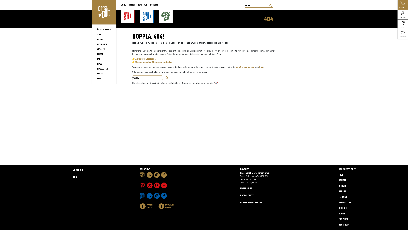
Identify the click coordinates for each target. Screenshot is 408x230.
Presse (342, 191)
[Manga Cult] (143, 185)
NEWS (99, 64)
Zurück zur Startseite (145, 59)
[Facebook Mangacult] (164, 185)
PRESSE (100, 54)
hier (261, 67)
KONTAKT (100, 73)
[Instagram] (157, 175)
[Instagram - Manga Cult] (157, 185)
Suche (342, 213)
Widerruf (78, 170)
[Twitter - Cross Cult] (150, 175)
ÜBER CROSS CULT (104, 29)
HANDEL (100, 39)
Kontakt (343, 208)
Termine (343, 196)
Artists (342, 185)
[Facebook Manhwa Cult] (164, 196)
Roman (132, 5)
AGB (75, 177)
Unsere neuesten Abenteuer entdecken (154, 62)
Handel (342, 180)
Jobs (341, 174)
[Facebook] (164, 175)
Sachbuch (142, 5)
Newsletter (345, 202)
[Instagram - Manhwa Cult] (157, 196)
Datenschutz (247, 195)
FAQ (98, 59)
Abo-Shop (344, 224)
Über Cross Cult (347, 169)
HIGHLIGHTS (102, 44)
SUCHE (99, 78)
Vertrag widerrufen (251, 202)
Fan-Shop (343, 219)
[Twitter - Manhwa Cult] (150, 196)
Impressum (246, 188)
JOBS (99, 34)
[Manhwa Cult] (143, 196)
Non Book (154, 5)
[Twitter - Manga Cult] (150, 185)
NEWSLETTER (102, 69)
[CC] (143, 175)
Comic (123, 5)
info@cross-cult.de (245, 67)
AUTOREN (101, 49)
